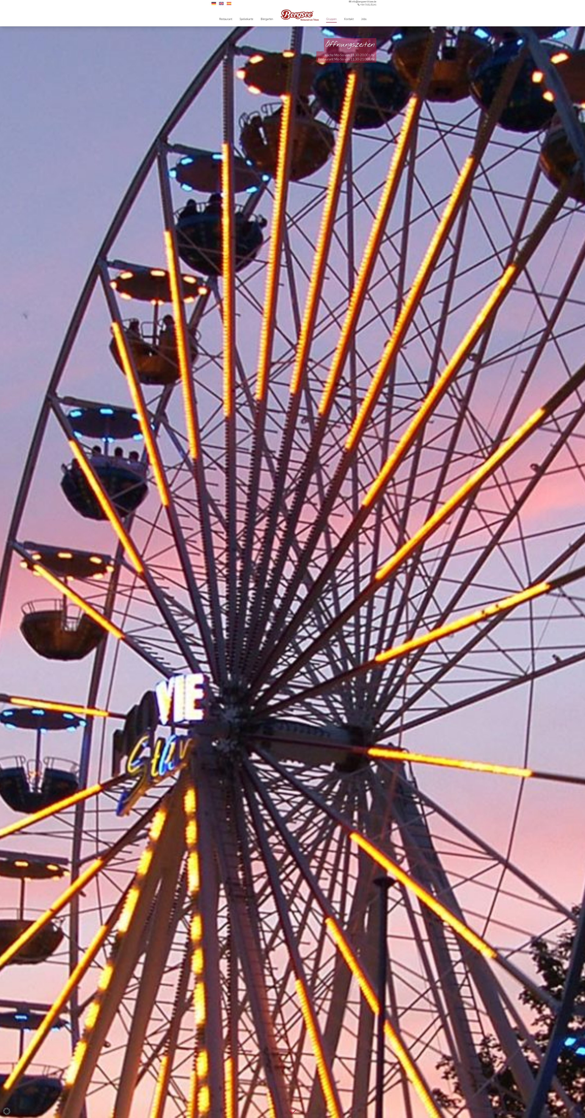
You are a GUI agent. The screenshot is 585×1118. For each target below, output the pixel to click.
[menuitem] (214, 3)
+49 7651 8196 (368, 4)
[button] (6, 1111)
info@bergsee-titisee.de (364, 1)
